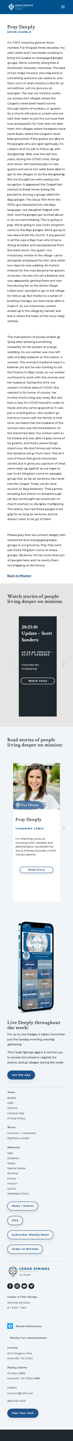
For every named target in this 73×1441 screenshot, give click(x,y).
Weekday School (18, 1193)
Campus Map (15, 1113)
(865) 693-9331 (16, 1400)
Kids (10, 1153)
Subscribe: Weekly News (30, 1234)
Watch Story (37, 680)
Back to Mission (19, 575)
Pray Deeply (28, 819)
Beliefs (11, 1098)
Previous (10, 664)
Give (15, 1220)
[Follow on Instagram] (17, 1286)
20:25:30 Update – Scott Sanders (37, 633)
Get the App (21, 1074)
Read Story (36, 869)
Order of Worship (25, 1249)
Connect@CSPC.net (20, 1393)
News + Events (23, 1205)
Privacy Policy (16, 1118)
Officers (12, 1108)
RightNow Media (18, 1138)
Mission (12, 1183)
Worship (12, 1173)
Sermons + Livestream (21, 1133)
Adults (11, 1163)
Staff (10, 1103)
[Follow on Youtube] (24, 1286)
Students (13, 1158)
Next (62, 664)
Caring (11, 1178)
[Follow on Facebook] (10, 1286)
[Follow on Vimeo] (31, 1286)
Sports (11, 1188)
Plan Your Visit (23, 1413)
